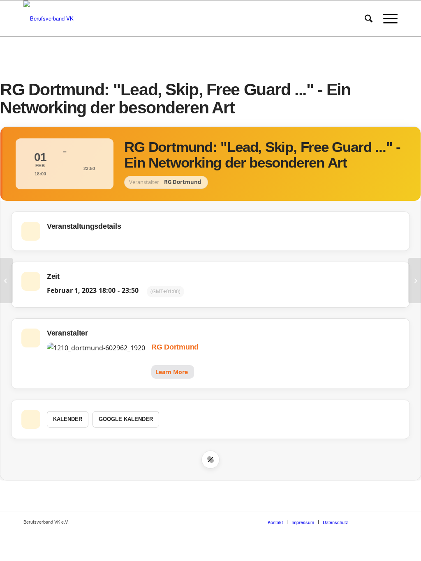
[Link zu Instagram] (379, 521)
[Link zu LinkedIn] (391, 521)
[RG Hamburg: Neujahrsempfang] (6, 280)
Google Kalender (126, 419)
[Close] (210, 460)
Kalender (67, 419)
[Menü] (388, 18)
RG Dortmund (175, 347)
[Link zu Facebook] (367, 521)
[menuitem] (368, 18)
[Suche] (368, 18)
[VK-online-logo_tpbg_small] (48, 18)
